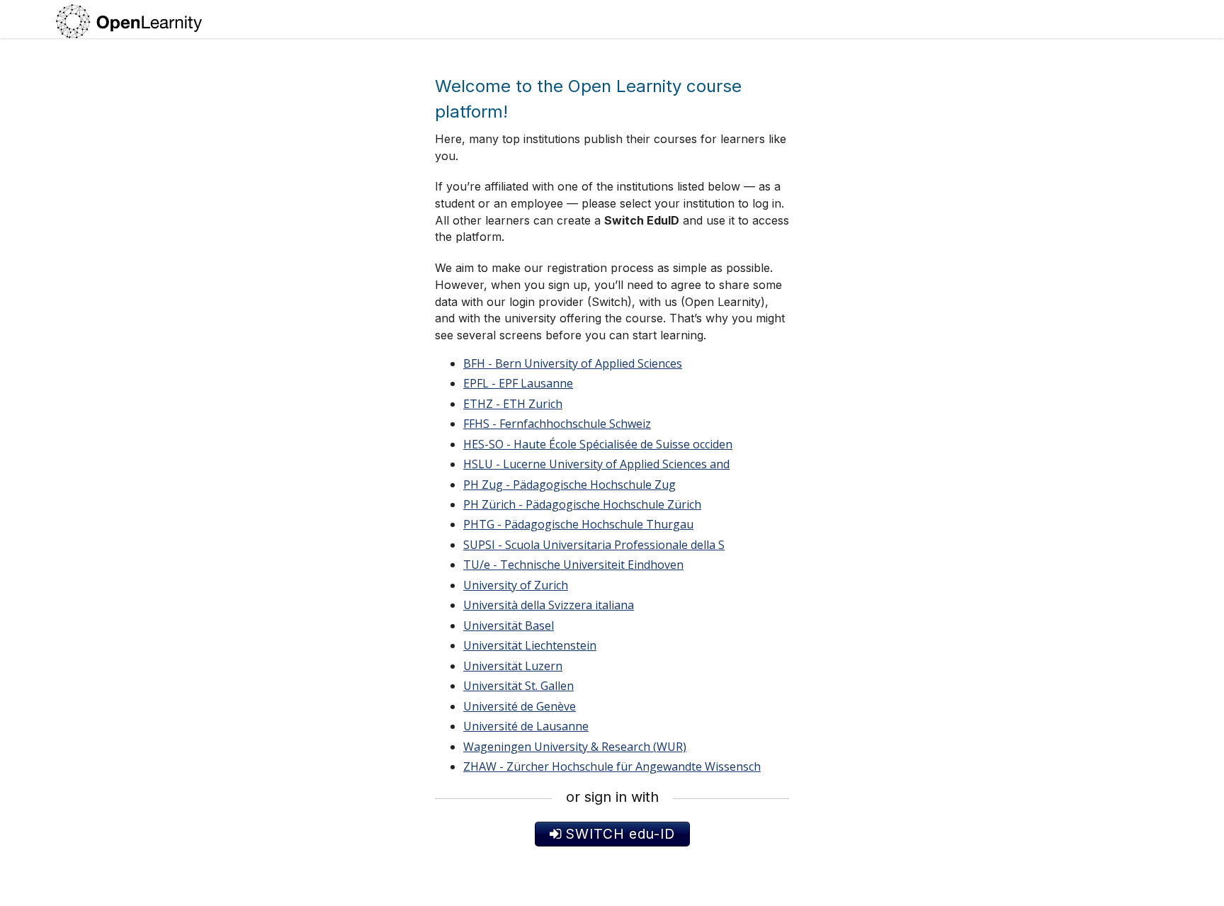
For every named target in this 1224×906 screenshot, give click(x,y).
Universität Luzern (512, 666)
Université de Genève (519, 706)
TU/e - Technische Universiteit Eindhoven (573, 564)
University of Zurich (515, 585)
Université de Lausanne (526, 726)
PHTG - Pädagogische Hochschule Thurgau (578, 524)
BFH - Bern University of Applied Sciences (572, 363)
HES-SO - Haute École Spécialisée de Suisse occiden (597, 444)
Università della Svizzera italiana (548, 605)
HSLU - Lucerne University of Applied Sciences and (596, 464)
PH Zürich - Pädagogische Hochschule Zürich (582, 504)
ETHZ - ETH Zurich (512, 404)
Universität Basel (508, 625)
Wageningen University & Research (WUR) (574, 746)
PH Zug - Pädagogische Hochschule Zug (569, 484)
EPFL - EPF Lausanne (518, 383)
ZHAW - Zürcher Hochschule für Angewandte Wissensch (612, 766)
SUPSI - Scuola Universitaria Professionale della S (594, 545)
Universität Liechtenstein (529, 645)
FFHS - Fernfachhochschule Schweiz (557, 423)
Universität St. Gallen (518, 685)
